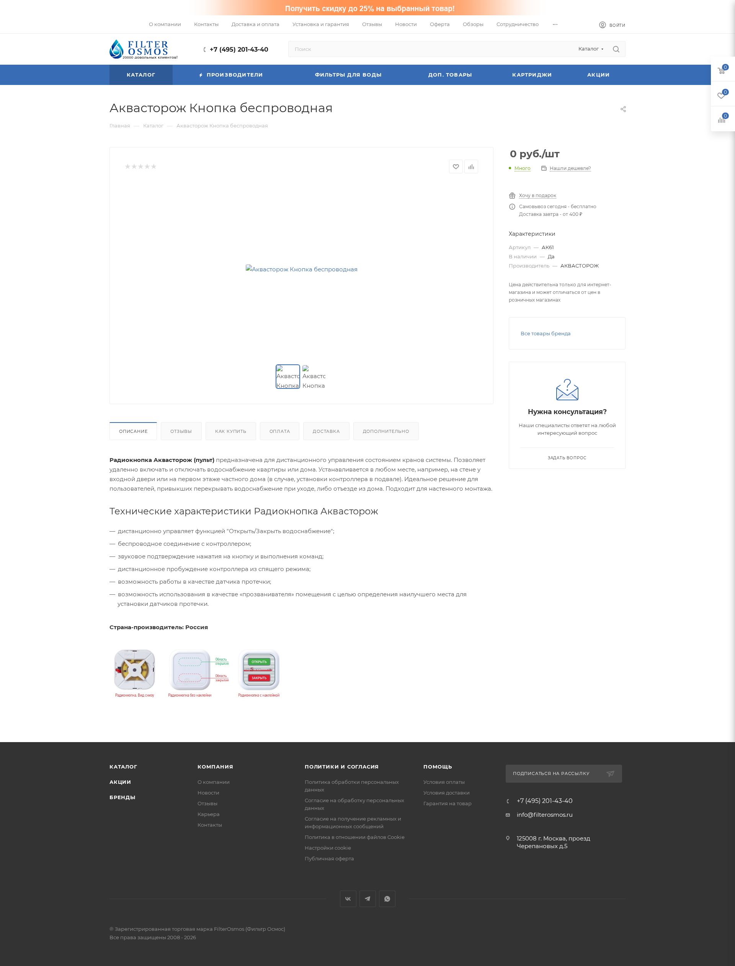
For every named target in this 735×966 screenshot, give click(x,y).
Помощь (437, 767)
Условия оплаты (444, 782)
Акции (120, 782)
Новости (208, 793)
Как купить (231, 431)
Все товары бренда (546, 333)
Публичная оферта (329, 858)
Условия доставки (446, 793)
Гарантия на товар (447, 803)
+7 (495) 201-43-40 (239, 49)
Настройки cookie (328, 848)
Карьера (209, 814)
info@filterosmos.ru (545, 814)
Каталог (123, 767)
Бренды (122, 797)
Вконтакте (348, 899)
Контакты (210, 825)
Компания (215, 767)
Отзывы (181, 431)
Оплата (280, 431)
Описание (133, 431)
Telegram (367, 899)
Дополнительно (386, 431)
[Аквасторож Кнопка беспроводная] (302, 269)
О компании (214, 782)
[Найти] (616, 49)
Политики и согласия (342, 767)
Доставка (326, 431)
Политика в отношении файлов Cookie (355, 837)
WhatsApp (387, 899)
